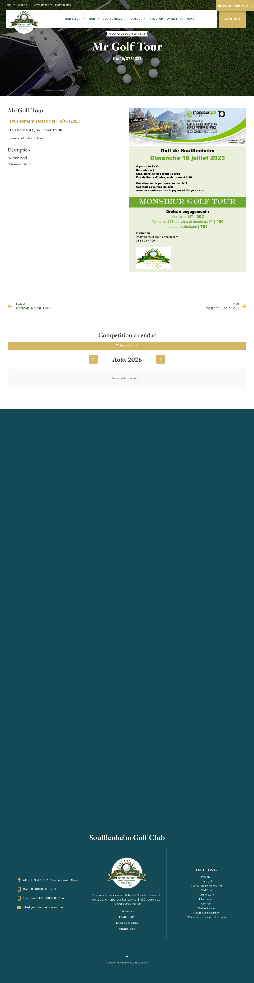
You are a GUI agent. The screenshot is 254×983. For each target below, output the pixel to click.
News (190, 19)
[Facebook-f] (127, 956)
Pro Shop (156, 19)
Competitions (41, 4)
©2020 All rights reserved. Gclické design (127, 962)
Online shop (175, 19)
